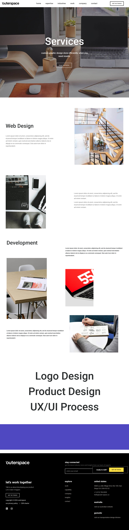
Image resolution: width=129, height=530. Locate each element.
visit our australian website (103, 507)
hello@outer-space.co (101, 495)
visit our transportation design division (107, 517)
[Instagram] (11, 508)
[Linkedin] (7, 508)
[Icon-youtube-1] (16, 508)
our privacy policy (12, 503)
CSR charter (25, 503)
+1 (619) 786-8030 (100, 492)
